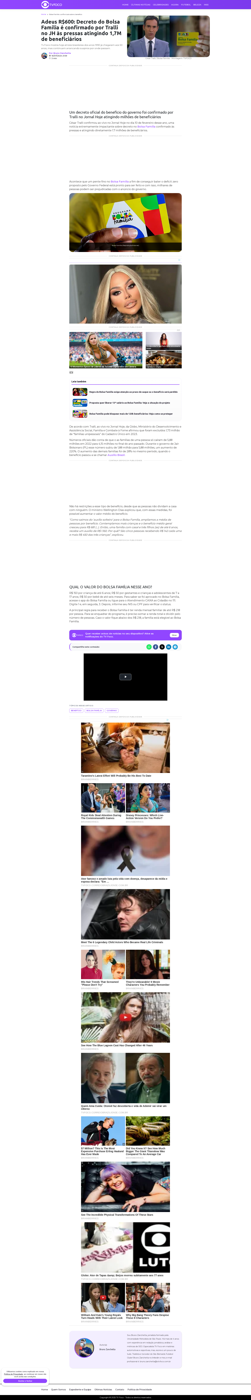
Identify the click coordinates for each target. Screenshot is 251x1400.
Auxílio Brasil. (116, 455)
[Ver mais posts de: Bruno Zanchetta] (44, 56)
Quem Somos (58, 1389)
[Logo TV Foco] (51, 5)
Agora (175, 5)
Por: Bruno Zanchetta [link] (60, 53)
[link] (84, 1348)
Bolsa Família (146, 126)
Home (125, 5)
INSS (206, 5)
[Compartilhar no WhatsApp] (149, 647)
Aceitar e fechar (25, 1381)
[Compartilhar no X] (162, 647)
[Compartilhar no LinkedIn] (168, 647)
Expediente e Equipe (80, 1389)
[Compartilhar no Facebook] (155, 647)
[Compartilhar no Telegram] (175, 647)
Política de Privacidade (139, 1389)
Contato (119, 1389)
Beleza (197, 5)
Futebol (186, 5)
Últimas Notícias (140, 5)
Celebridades (161, 5)
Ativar (174, 635)
